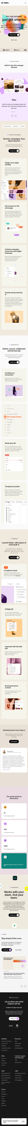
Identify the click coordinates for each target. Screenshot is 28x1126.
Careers (3, 1060)
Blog (16, 1041)
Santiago (3, 1101)
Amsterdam (4, 1094)
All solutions (4, 1050)
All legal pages (18, 1080)
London (3, 1091)
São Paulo (3, 1105)
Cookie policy (18, 1075)
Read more (18, 575)
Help (16, 1060)
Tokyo (2, 1098)
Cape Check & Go (5, 1075)
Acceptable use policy (20, 1073)
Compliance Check (6, 1048)
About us (3, 1058)
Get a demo (4, 1063)
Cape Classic (4, 1080)
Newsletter (17, 1045)
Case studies (18, 1043)
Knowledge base (19, 1048)
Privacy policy (18, 1077)
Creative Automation (6, 1041)
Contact (3, 1065)
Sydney (3, 1103)
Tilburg (3, 1096)
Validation (3, 1045)
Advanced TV (4, 1043)
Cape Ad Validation (6, 1077)
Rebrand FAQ (18, 1062)
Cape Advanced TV (6, 1073)
